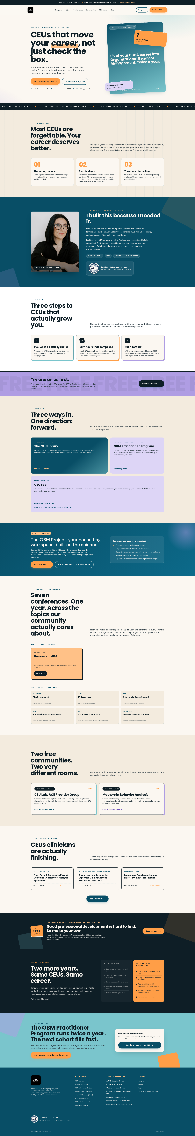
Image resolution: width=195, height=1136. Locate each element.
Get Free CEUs (158, 10)
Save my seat (153, 931)
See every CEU (97, 899)
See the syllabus (122, 469)
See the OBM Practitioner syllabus (51, 1055)
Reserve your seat (151, 383)
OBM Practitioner (81, 1084)
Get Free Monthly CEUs (45, 81)
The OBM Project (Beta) (84, 1095)
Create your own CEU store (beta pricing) (52, 507)
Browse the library (43, 469)
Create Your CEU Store (83, 1091)
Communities (91, 10)
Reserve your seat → (128, 2)
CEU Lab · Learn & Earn (83, 1088)
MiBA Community (81, 1105)
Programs (58, 10)
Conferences (78, 10)
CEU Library (103, 10)
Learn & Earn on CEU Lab (45, 503)
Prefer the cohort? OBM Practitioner (74, 564)
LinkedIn (141, 1084)
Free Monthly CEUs (82, 1098)
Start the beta (42, 564)
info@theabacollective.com (148, 1091)
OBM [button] (68, 10)
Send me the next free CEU (139, 1045)
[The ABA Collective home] (30, 10)
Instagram (141, 1081)
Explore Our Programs (75, 81)
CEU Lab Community (83, 1102)
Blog (112, 10)
